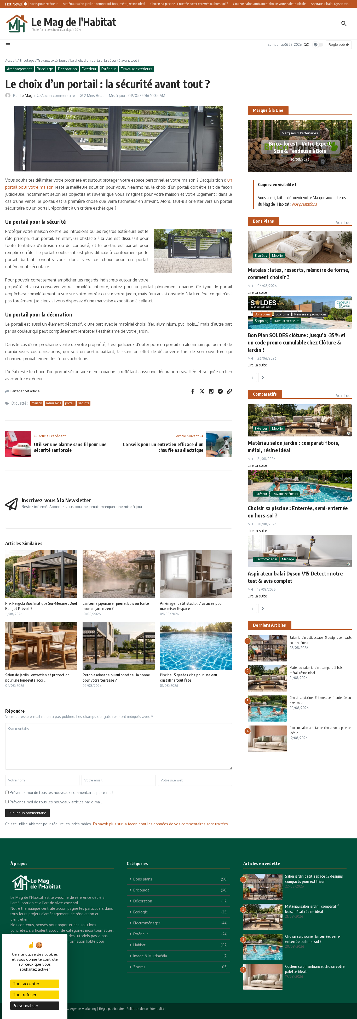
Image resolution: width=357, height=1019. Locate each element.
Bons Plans (263, 221)
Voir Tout (344, 222)
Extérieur (89, 69)
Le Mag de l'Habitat (73, 21)
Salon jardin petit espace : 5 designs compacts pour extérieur (314, 879)
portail (69, 403)
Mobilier (278, 255)
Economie (282, 314)
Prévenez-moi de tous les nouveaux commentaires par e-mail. (62, 792)
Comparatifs (265, 394)
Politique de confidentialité (145, 1009)
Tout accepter (26, 983)
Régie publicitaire (111, 1009)
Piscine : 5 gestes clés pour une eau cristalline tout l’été (188, 677)
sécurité (83, 403)
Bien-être (261, 255)
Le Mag (26, 95)
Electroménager (266, 559)
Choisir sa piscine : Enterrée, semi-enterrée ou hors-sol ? (313, 939)
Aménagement (19, 69)
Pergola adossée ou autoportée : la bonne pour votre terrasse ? (116, 677)
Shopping (261, 321)
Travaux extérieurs (52, 60)
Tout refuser (24, 994)
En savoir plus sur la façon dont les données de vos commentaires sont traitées (160, 824)
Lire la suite (257, 292)
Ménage (288, 559)
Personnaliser (25, 1005)
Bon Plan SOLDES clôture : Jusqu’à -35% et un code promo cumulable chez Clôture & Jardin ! (297, 342)
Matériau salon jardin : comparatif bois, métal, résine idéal (312, 909)
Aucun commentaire (58, 95)
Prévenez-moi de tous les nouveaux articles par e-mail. (56, 802)
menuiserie (53, 403)
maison (37, 403)
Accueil (10, 60)
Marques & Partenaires (300, 133)
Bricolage (27, 60)
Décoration (67, 69)
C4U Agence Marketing (79, 1009)
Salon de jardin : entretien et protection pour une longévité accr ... (37, 677)
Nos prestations (304, 204)
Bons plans (262, 314)
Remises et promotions (310, 314)
